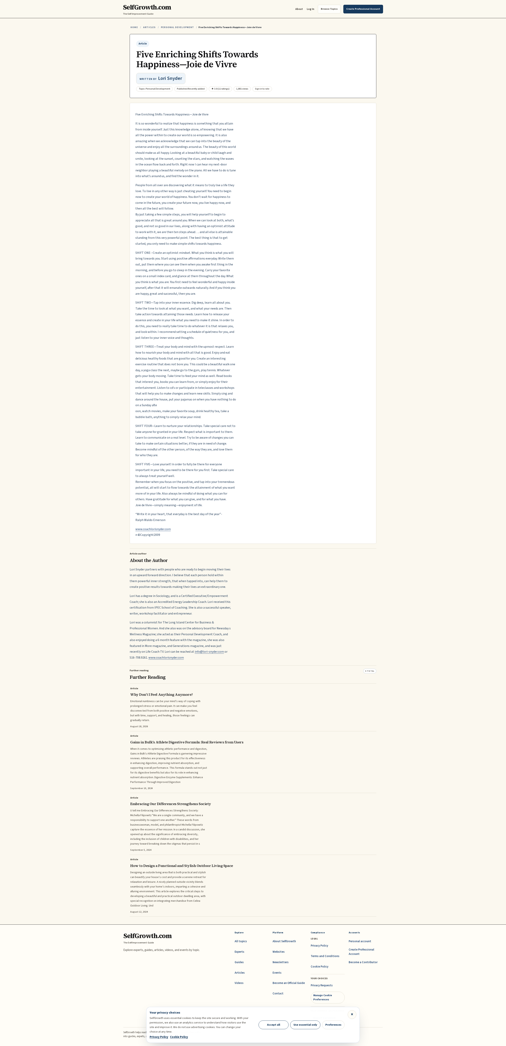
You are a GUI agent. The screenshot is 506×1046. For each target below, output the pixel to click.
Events (277, 973)
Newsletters (281, 962)
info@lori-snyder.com (209, 652)
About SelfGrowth (284, 941)
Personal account (360, 941)
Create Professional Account (361, 952)
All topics (241, 941)
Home (134, 27)
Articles (149, 27)
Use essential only (305, 1025)
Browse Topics (329, 9)
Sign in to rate (262, 89)
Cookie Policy (319, 967)
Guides (239, 962)
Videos (239, 983)
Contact (278, 993)
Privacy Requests (322, 985)
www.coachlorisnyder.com (153, 529)
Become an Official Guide (289, 983)
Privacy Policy (319, 946)
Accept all (273, 1025)
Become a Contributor (363, 962)
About (299, 9)
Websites (279, 952)
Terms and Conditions (325, 956)
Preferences (333, 1025)
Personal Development (177, 27)
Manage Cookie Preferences (322, 997)
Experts (239, 952)
